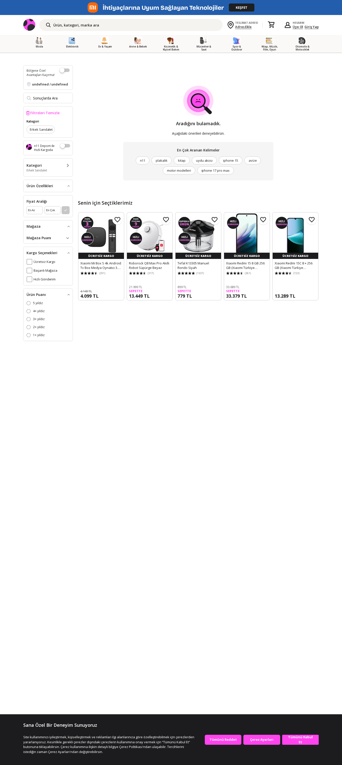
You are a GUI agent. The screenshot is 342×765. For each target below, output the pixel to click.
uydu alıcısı (204, 160)
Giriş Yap (311, 26)
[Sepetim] (271, 25)
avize (253, 160)
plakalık (161, 160)
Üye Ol (298, 26)
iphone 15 (230, 160)
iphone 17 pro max (216, 170)
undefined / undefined (50, 84)
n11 (142, 160)
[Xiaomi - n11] (171, 7)
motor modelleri (179, 170)
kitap (182, 160)
